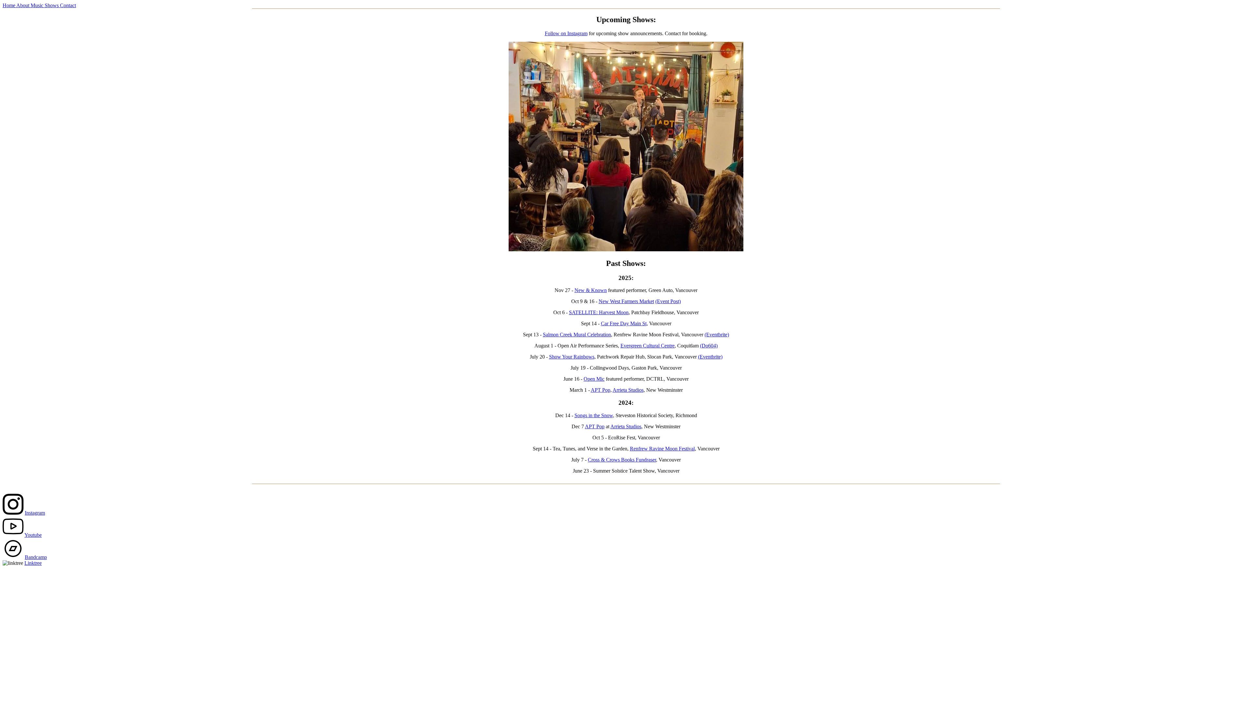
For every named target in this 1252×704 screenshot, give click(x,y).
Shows (52, 5)
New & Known (590, 290)
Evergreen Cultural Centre (647, 345)
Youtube (33, 535)
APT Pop (600, 390)
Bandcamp (36, 557)
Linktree (33, 563)
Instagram (35, 513)
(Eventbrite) (717, 334)
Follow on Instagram (566, 33)
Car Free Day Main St (624, 323)
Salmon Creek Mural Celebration (577, 334)
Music (38, 5)
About (23, 5)
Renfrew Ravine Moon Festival (662, 448)
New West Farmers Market (626, 301)
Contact (68, 5)
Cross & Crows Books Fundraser (622, 459)
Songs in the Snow (593, 415)
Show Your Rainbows (571, 356)
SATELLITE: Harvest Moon (599, 312)
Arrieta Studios (628, 390)
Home (9, 5)
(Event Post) (668, 301)
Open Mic (594, 379)
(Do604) (709, 345)
